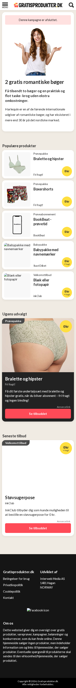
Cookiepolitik (11, 591)
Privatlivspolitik (13, 585)
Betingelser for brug (16, 578)
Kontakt (8, 597)
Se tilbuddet (38, 413)
